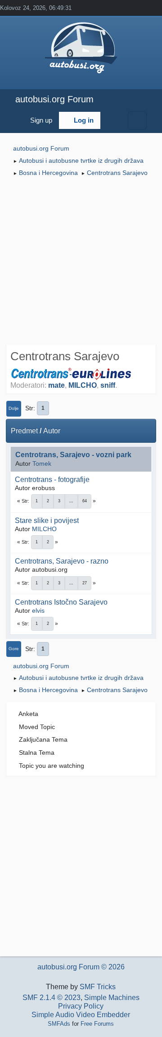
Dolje (14, 408)
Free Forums (97, 1023)
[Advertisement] (81, 262)
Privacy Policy (81, 1006)
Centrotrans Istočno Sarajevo (61, 602)
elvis (38, 610)
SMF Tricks (98, 987)
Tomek (41, 463)
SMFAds (59, 1023)
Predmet (24, 431)
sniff (107, 385)
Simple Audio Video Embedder (81, 1015)
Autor (51, 431)
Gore (14, 648)
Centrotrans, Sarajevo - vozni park (73, 455)
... (71, 501)
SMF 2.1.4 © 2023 (51, 997)
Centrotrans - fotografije (52, 479)
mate (56, 385)
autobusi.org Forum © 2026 (81, 967)
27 (84, 583)
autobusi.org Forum (54, 99)
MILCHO (82, 385)
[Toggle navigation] (137, 120)
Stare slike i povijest (47, 520)
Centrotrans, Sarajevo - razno (61, 561)
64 (84, 501)
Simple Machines (112, 997)
